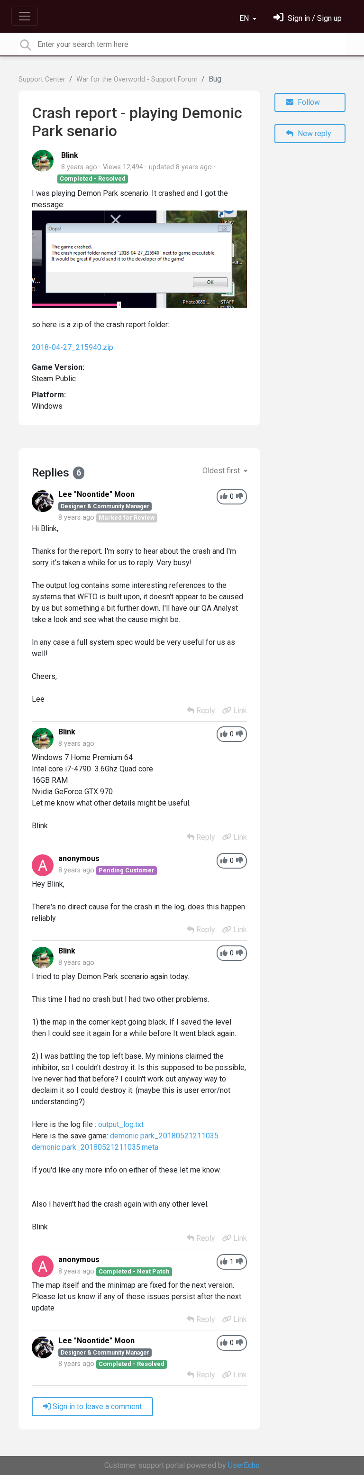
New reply (313, 133)
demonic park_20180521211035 (164, 1135)
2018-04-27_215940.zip (72, 347)
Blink (69, 155)
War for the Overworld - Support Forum (137, 79)
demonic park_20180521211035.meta (95, 1147)
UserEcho (244, 1465)
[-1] (239, 496)
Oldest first (222, 470)
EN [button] (245, 18)
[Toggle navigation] (24, 16)
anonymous (79, 858)
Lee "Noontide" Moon (96, 494)
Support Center (41, 79)
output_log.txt (121, 1124)
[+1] (224, 496)
